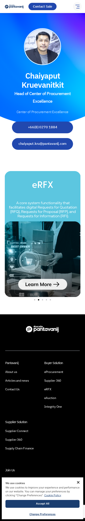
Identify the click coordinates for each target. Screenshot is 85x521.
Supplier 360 (52, 380)
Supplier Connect (16, 431)
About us (11, 372)
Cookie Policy (52, 495)
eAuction (50, 398)
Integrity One (53, 406)
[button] (4, 234)
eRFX (47, 389)
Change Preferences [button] (42, 514)
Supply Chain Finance (19, 448)
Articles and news (17, 380)
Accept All (42, 503)
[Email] (42, 160)
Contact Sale (42, 6)
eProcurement (53, 372)
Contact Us (12, 389)
